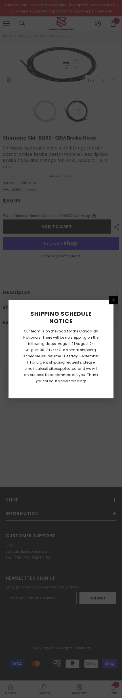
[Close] (113, 300)
